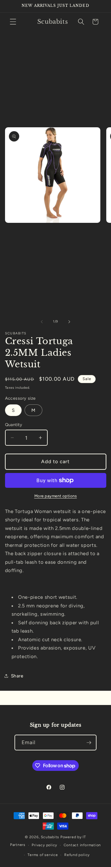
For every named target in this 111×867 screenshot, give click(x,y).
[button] (13, 22)
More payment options (55, 495)
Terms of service (43, 855)
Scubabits (50, 837)
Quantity (13, 424)
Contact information (82, 845)
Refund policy (77, 855)
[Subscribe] (89, 743)
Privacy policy (44, 845)
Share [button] (17, 676)
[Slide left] (41, 321)
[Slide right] (69, 321)
